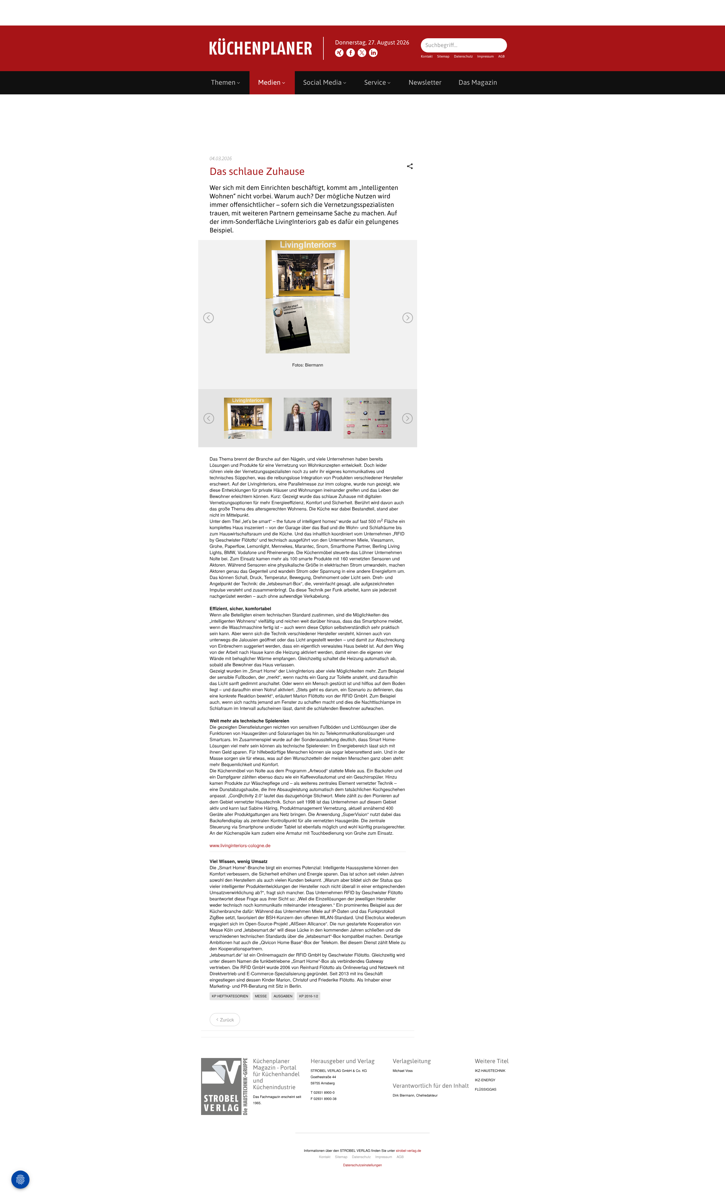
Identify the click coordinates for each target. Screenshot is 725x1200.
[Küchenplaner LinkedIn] (373, 52)
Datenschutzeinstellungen (362, 1165)
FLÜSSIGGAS (485, 1089)
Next (407, 317)
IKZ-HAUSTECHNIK (490, 1070)
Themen (223, 82)
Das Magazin (478, 82)
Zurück (227, 1019)
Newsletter (425, 82)
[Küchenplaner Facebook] (350, 52)
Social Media (322, 82)
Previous (208, 317)
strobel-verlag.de (408, 1150)
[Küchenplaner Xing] (339, 52)
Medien (269, 82)
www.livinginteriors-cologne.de (240, 845)
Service (375, 82)
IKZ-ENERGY (485, 1080)
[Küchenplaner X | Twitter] (362, 52)
